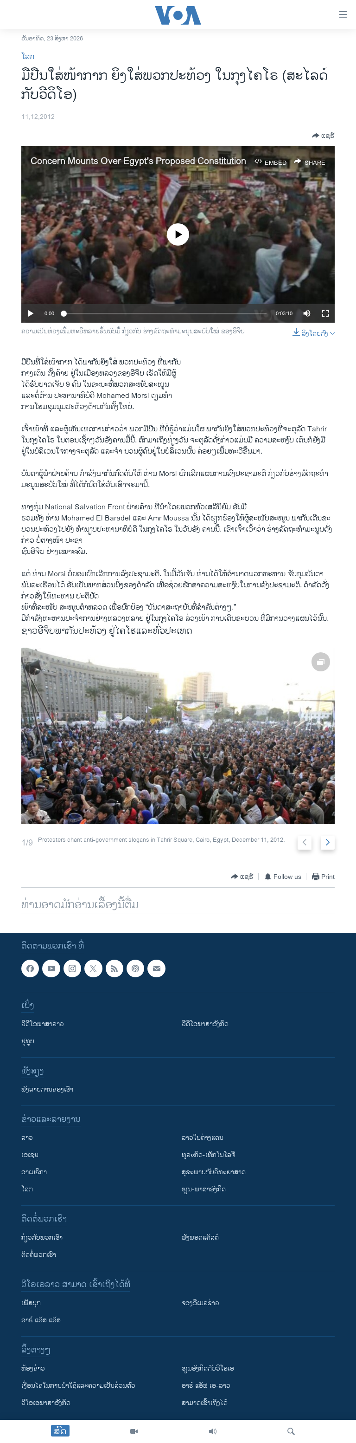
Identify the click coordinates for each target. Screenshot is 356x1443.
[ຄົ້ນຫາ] (291, 1431)
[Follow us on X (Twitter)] (93, 968)
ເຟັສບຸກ (31, 1303)
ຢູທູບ (27, 1041)
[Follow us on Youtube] (51, 968)
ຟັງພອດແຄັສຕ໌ (200, 1237)
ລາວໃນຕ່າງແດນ (202, 1138)
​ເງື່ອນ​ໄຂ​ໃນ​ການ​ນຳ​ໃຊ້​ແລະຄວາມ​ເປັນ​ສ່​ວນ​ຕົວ (78, 1386)
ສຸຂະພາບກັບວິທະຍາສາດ (214, 1172)
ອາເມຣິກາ (34, 1172)
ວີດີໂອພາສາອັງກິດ (205, 1024)
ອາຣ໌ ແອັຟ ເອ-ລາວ (206, 1386)
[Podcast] (135, 968)
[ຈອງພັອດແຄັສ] (156, 968)
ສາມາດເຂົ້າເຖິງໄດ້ (205, 1403)
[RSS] (114, 968)
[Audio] (213, 1431)
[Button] (323, 135)
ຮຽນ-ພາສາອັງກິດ (204, 1189)
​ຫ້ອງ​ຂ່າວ (33, 1368)
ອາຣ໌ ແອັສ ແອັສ (41, 1320)
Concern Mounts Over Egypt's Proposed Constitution (138, 161)
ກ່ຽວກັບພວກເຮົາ (42, 1237)
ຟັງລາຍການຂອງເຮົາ (47, 1089)
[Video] (134, 1431)
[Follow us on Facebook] (30, 968)
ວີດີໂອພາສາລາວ (42, 1024)
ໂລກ (27, 57)
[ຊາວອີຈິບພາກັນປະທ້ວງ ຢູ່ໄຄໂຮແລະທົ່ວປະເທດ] (178, 736)
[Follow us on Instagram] (72, 968)
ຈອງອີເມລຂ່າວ (200, 1303)
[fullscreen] (325, 313)
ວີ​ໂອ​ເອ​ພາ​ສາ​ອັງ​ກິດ (45, 1403)
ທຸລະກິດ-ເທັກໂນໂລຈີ (208, 1155)
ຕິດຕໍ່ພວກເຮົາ (38, 1255)
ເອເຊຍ (29, 1155)
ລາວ (27, 1138)
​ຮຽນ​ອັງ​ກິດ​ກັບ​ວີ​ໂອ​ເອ (208, 1368)
